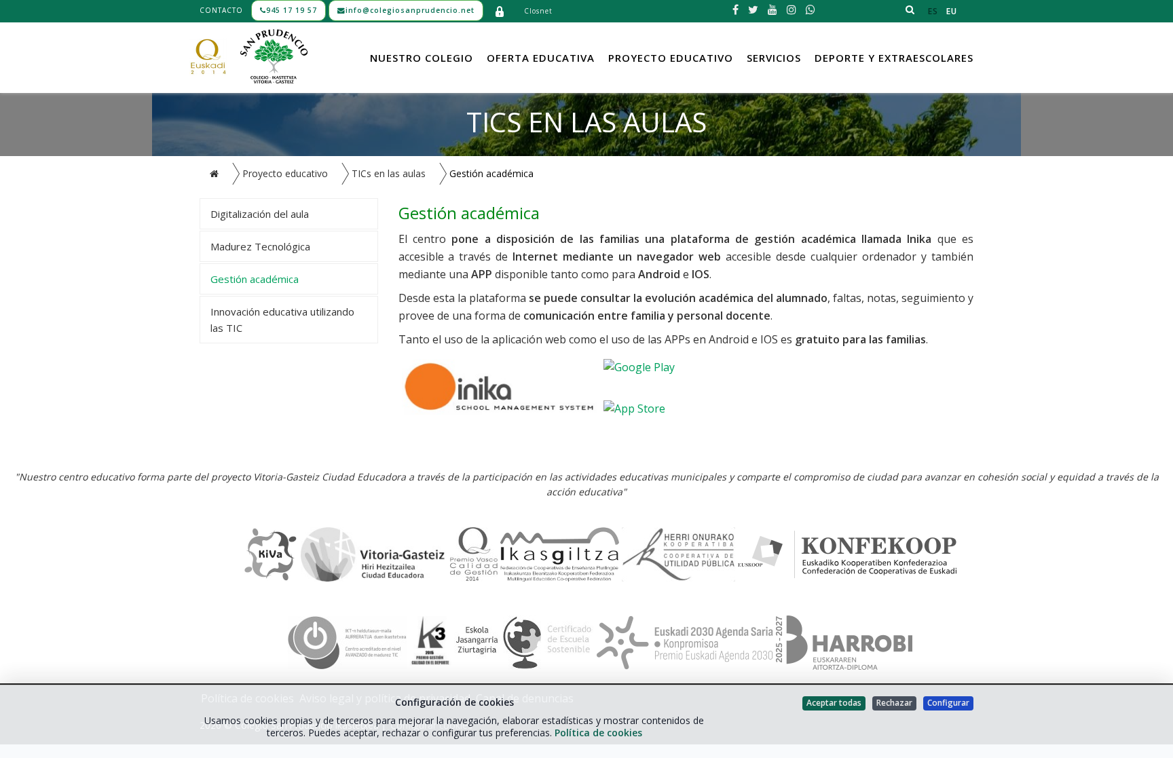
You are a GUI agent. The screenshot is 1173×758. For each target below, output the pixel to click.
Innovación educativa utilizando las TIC (282, 320)
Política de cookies (598, 732)
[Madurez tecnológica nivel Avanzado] (347, 641)
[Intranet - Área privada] (499, 11)
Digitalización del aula (259, 214)
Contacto (221, 10)
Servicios (774, 57)
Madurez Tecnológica (260, 246)
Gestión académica (254, 279)
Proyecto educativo (670, 57)
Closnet (538, 11)
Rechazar (894, 702)
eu (951, 11)
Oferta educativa (541, 57)
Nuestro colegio (421, 57)
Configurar (948, 702)
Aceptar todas (833, 702)
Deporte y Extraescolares (894, 57)
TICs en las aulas (389, 173)
